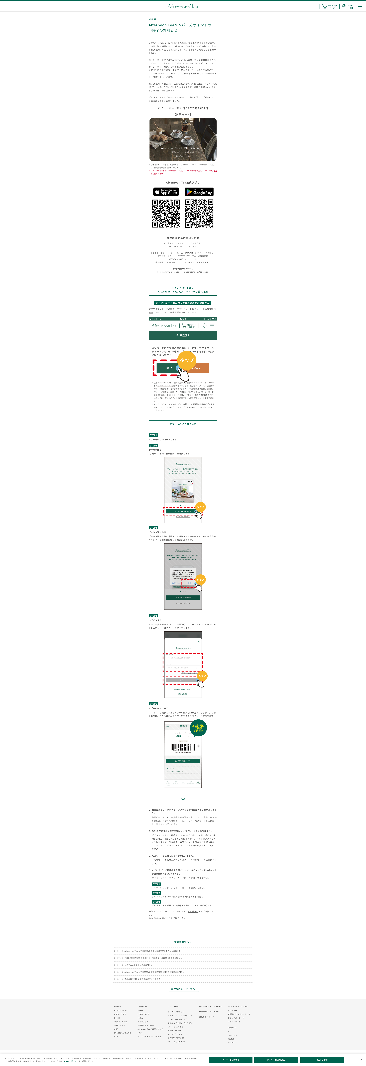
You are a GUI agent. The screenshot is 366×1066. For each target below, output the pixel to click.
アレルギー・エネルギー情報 (149, 1036)
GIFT (116, 1029)
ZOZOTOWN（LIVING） (178, 1019)
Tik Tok (231, 1042)
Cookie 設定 (322, 1060)
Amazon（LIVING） (176, 1026)
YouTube (231, 1039)
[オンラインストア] (329, 6)
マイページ (157, 877)
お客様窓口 (193, 911)
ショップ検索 (173, 1006)
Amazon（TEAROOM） (177, 1041)
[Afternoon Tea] (182, 6)
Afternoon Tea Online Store (180, 1015)
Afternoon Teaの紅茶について (150, 1029)
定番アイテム (119, 1025)
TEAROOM (142, 1006)
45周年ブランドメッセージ (239, 1014)
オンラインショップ (176, 1011)
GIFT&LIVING (120, 1014)
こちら (167, 918)
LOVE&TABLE (143, 1014)
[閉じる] (361, 1060)
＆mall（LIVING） (175, 1030)
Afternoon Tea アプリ (209, 1011)
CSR (116, 1036)
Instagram (232, 1035)
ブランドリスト (234, 1021)
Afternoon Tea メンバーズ (211, 1006)
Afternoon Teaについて (238, 1006)
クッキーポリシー (70, 1061)
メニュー (141, 1018)
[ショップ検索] (348, 6)
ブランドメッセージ (236, 1018)
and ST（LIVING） (176, 1034)
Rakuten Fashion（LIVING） (180, 1023)
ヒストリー (232, 1010)
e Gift (140, 1033)
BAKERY (141, 1010)
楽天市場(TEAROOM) (176, 1038)
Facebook (232, 1027)
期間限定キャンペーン (147, 1025)
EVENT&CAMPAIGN (122, 1033)
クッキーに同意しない (276, 1060)
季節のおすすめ (120, 1021)
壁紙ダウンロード (206, 1016)
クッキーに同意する (230, 1060)
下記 (215, 170)
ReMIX (117, 1018)
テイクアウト (143, 1021)
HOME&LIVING (120, 1010)
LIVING (117, 1006)
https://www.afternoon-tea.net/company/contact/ (183, 271)
